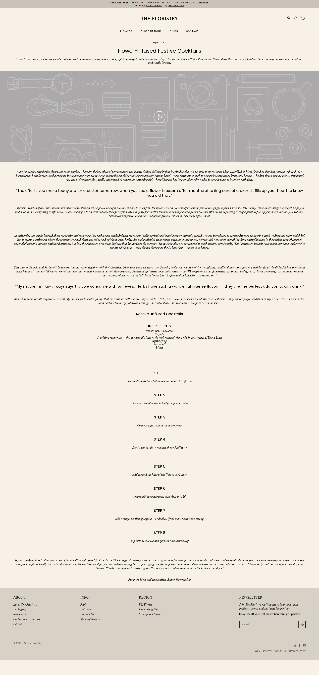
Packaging (19, 609)
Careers (17, 624)
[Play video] (159, 117)
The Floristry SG (32, 643)
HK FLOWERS (154, 5)
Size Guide (20, 614)
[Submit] (302, 624)
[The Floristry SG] (159, 18)
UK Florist (145, 604)
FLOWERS (126, 31)
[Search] (295, 18)
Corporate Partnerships (27, 619)
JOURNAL (174, 31)
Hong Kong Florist (150, 609)
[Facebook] (299, 645)
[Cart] (303, 18)
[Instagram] (294, 645)
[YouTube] (304, 645)
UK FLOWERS (176, 5)
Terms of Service (90, 619)
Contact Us (87, 614)
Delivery (85, 609)
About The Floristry (25, 604)
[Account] (288, 18)
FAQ (83, 604)
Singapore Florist (149, 614)
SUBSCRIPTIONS (151, 31)
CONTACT (192, 31)
